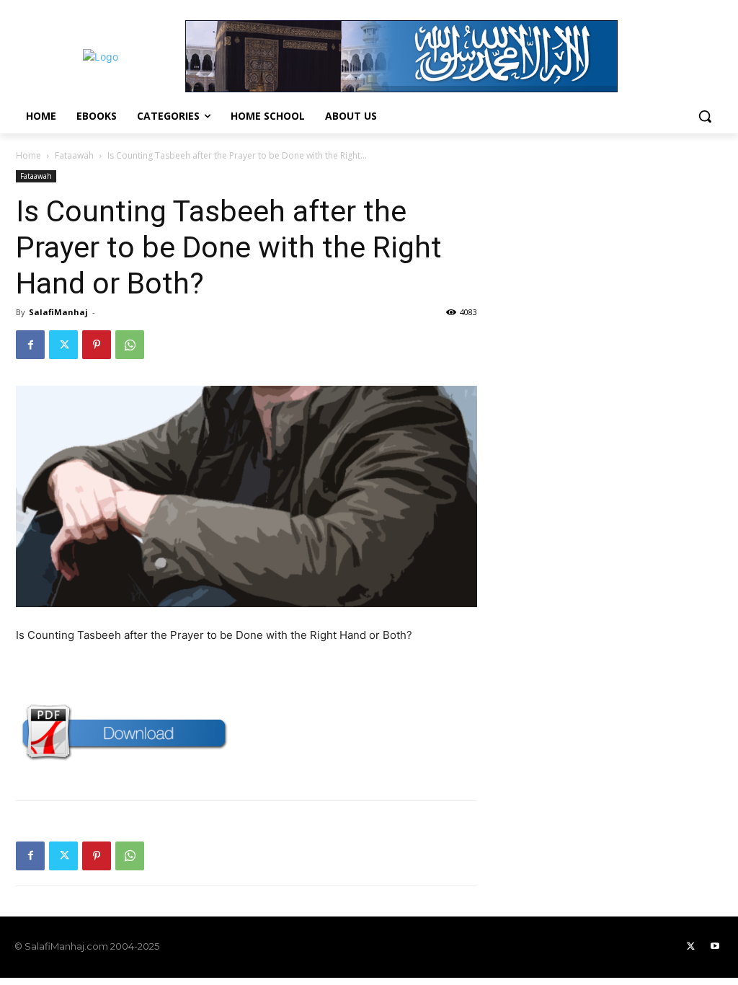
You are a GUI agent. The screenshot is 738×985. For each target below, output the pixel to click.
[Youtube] (715, 946)
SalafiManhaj (58, 311)
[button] (705, 116)
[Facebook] (30, 344)
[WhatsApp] (129, 344)
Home (28, 155)
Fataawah (74, 155)
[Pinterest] (96, 344)
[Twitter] (63, 344)
